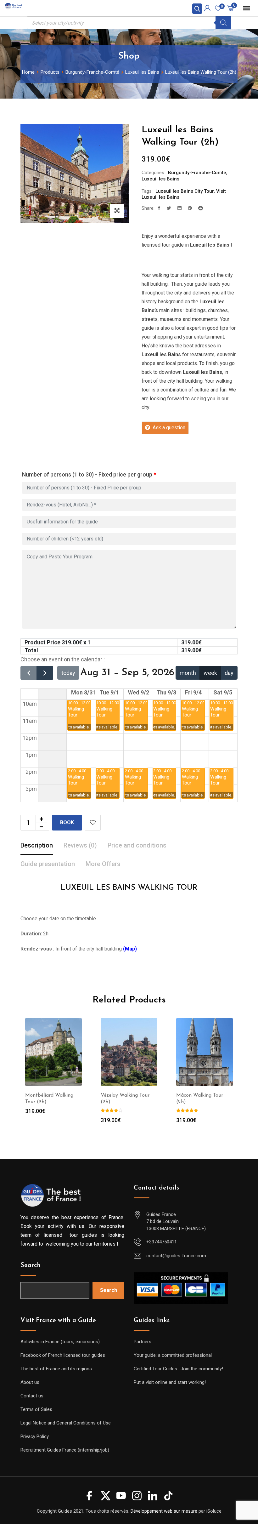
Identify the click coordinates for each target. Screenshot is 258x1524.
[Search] (223, 22)
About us (29, 1382)
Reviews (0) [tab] (80, 845)
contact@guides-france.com (176, 1256)
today (68, 673)
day (229, 673)
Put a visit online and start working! (170, 1382)
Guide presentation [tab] (47, 864)
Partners (142, 1341)
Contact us (31, 1396)
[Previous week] (28, 673)
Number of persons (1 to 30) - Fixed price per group (89, 474)
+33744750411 (161, 1242)
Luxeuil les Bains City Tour (184, 191)
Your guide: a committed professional (173, 1355)
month (188, 673)
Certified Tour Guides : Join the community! (178, 1369)
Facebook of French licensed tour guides (62, 1355)
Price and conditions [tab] (137, 845)
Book (67, 822)
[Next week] (44, 673)
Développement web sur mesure (164, 1511)
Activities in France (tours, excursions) (60, 1341)
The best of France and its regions (56, 1369)
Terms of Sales (36, 1409)
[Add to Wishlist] (93, 822)
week (210, 673)
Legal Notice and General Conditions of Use (65, 1423)
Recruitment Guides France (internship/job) (64, 1450)
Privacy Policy (34, 1436)
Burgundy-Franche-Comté (197, 172)
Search (30, 1265)
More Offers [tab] (103, 864)
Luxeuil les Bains (160, 179)
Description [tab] (36, 845)
